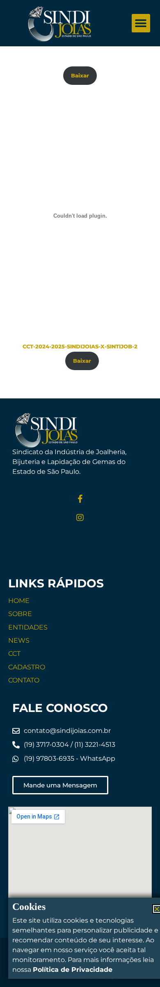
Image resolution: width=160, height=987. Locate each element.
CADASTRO (26, 667)
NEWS (19, 640)
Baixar (80, 76)
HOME (19, 601)
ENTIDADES (28, 627)
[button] (141, 23)
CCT (14, 653)
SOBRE (20, 614)
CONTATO (23, 680)
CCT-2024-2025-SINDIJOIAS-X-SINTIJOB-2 (80, 346)
